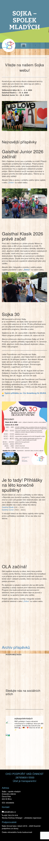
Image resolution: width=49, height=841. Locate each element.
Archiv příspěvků (16, 647)
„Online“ (11, 182)
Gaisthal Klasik (8, 507)
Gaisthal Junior (8, 509)
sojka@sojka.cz (10, 812)
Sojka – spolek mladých (24, 20)
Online (27, 269)
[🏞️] (24, 752)
